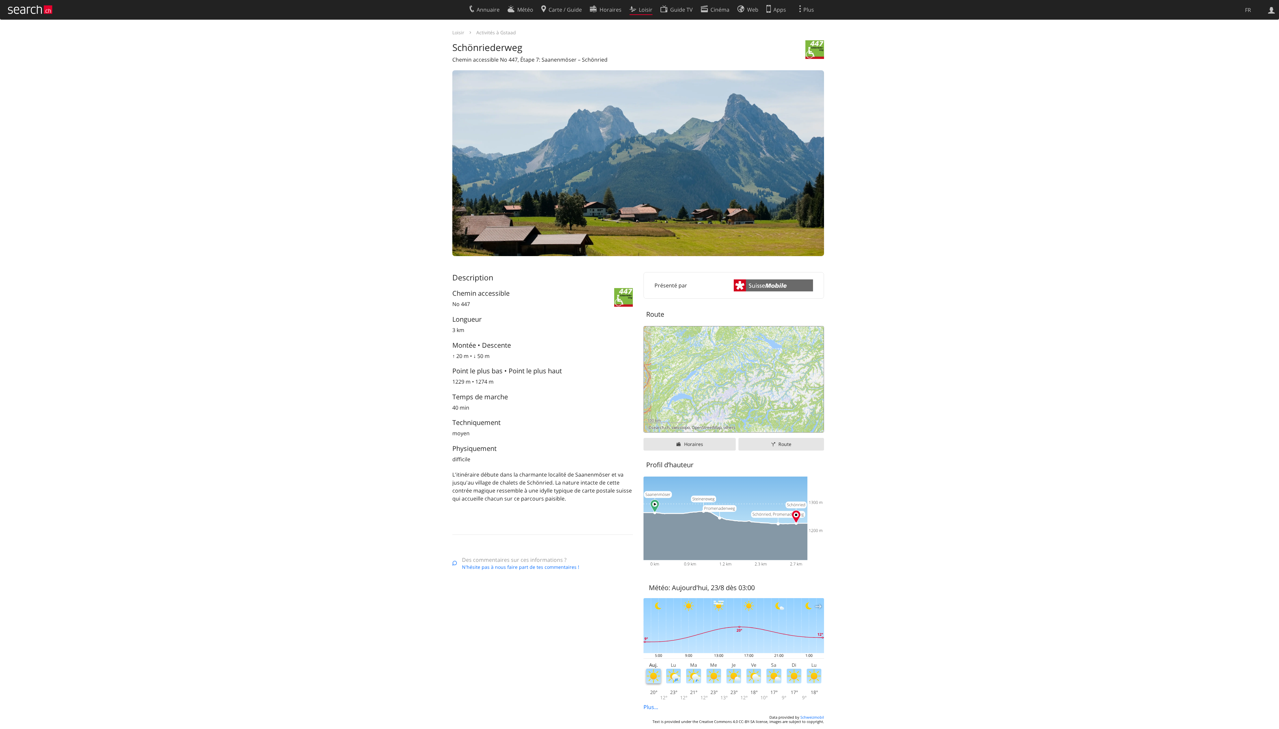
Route (784, 444)
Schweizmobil (812, 717)
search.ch (660, 427)
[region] (734, 379)
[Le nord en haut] (816, 425)
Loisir (458, 32)
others (729, 427)
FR (1248, 10)
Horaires (693, 444)
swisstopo (680, 427)
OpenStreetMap (706, 427)
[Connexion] (1271, 10)
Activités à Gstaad (496, 32)
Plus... (650, 707)
